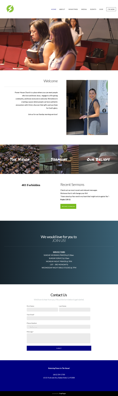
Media (84, 9)
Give (101, 9)
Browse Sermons (68, 206)
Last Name (62, 306)
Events (93, 9)
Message (30, 332)
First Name (30, 306)
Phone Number (32, 323)
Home (53, 9)
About (62, 9)
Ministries (73, 9)
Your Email (30, 315)
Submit (59, 348)
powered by (59, 393)
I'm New (111, 9)
